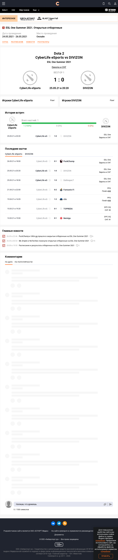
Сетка (5, 42)
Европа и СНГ (59, 67)
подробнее (100, 540)
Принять (105, 556)
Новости (30, 42)
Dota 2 (4, 10)
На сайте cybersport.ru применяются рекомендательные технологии (79, 531)
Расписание (17, 42)
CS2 (13, 10)
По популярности (24, 262)
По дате (9, 262)
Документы (59, 535)
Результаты (43, 42)
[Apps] (103, 3)
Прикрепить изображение (105, 504)
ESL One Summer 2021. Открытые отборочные (34, 27)
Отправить (110, 504)
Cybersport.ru (53, 556)
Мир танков (24, 10)
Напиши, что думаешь (26, 504)
